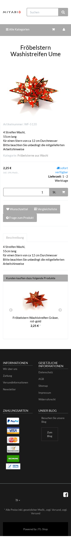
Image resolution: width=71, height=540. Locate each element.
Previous (11, 310)
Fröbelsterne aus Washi (33, 155)
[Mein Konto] (64, 29)
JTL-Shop (42, 529)
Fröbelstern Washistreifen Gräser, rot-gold (35, 319)
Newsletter (9, 389)
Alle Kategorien (18, 29)
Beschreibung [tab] (15, 237)
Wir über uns (10, 368)
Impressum (44, 392)
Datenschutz (45, 372)
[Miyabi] (12, 12)
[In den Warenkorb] (63, 192)
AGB (41, 378)
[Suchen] (63, 12)
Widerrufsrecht (47, 399)
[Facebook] (65, 494)
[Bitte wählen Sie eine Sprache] (17, 500)
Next (60, 310)
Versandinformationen (15, 382)
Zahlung (7, 375)
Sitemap (43, 385)
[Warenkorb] (53, 29)
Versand (56, 509)
